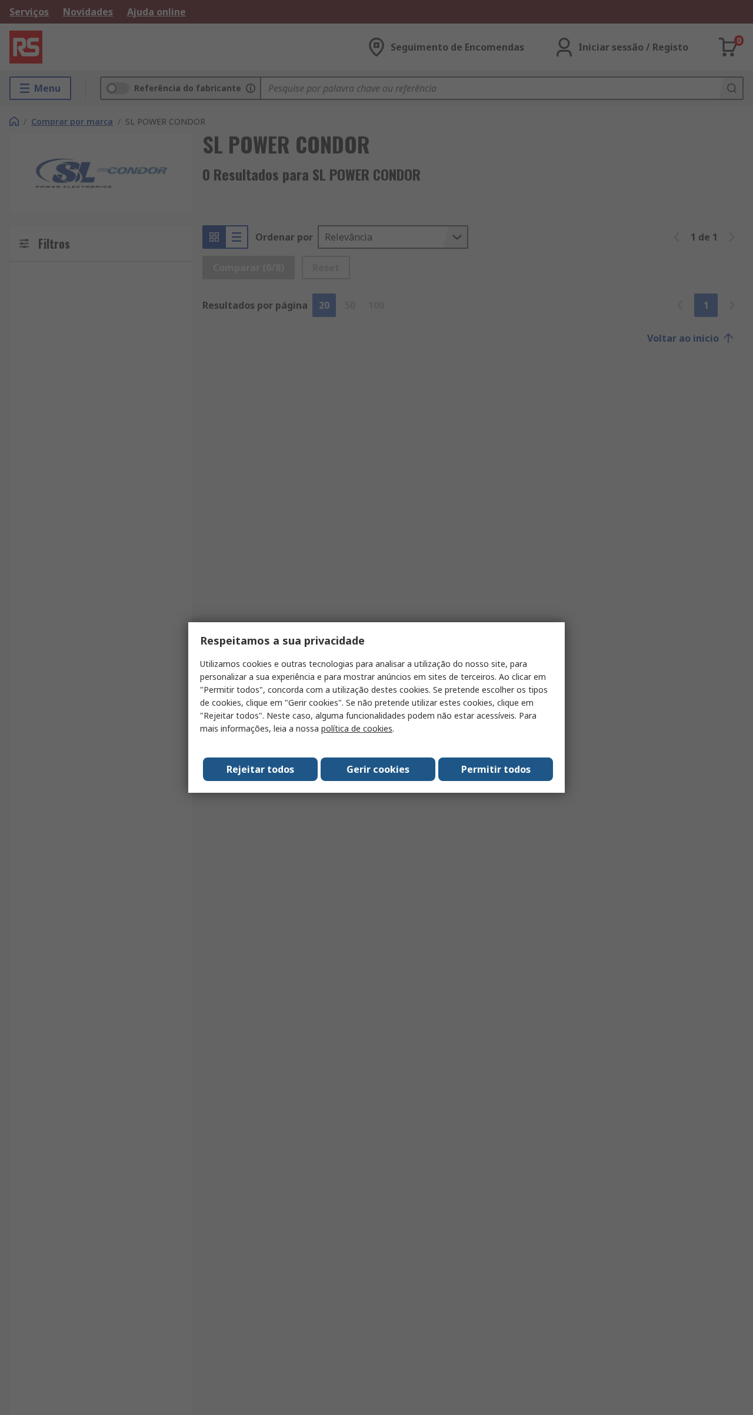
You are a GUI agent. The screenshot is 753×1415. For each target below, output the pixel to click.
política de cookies (356, 728)
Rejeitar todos (260, 769)
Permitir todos (496, 769)
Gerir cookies (377, 769)
